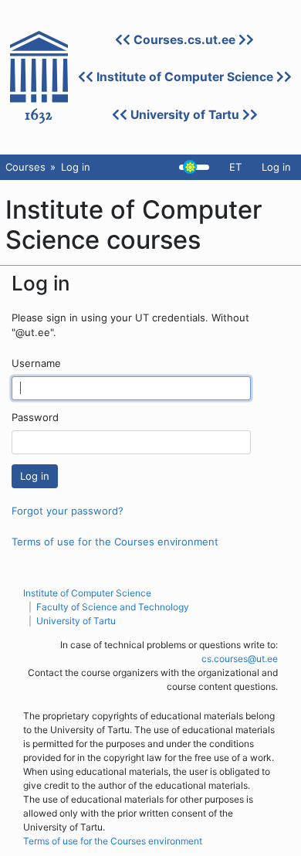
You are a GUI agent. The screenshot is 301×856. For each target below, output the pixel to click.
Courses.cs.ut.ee (184, 39)
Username (36, 363)
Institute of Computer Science (184, 77)
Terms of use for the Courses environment (115, 541)
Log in (276, 167)
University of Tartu (184, 114)
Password (35, 417)
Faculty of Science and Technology (112, 607)
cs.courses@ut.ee (239, 658)
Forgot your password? (67, 510)
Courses (25, 167)
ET (235, 167)
